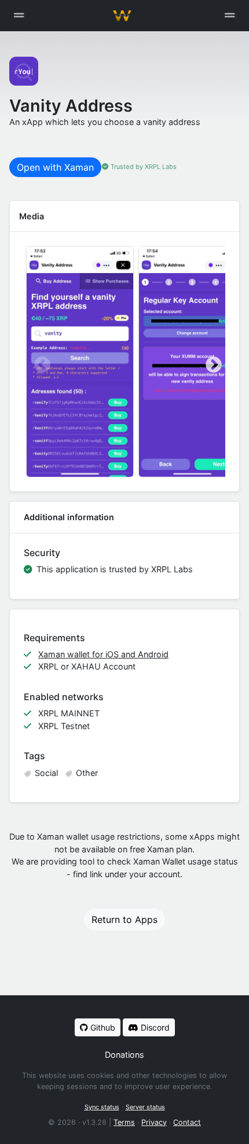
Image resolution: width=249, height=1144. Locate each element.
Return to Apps (124, 919)
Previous (39, 361)
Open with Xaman (55, 167)
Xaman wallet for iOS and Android (103, 654)
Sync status (102, 1107)
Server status (145, 1107)
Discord (154, 1027)
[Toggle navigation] (230, 16)
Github (101, 1027)
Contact (187, 1122)
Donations (124, 1055)
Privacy (154, 1122)
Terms (124, 1122)
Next (210, 361)
